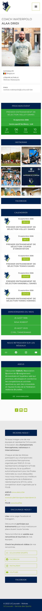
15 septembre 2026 (25, 219)
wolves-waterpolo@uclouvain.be (18, 90)
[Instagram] (21, 410)
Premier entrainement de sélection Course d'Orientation (21, 246)
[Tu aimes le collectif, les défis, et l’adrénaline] (10, 156)
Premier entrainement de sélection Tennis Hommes (21, 300)
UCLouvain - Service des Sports (17, 606)
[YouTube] (25, 410)
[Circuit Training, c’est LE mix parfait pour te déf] (31, 156)
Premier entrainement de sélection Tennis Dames (21, 265)
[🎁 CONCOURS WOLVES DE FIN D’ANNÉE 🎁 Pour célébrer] (10, 176)
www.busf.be (16, 503)
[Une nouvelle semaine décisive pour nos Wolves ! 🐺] (31, 176)
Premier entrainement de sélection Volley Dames (21, 228)
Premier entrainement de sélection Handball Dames (21, 282)
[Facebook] (16, 410)
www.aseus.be (18, 492)
